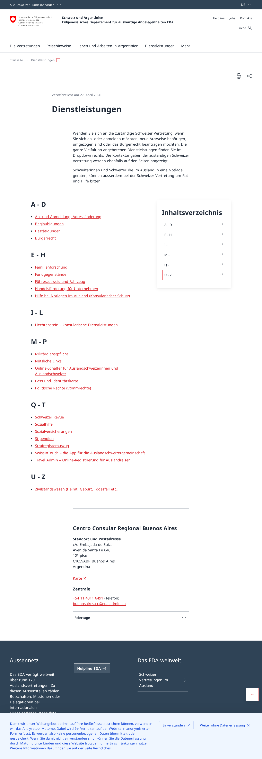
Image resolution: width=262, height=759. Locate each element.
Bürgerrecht (45, 238)
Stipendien (44, 438)
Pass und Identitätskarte (56, 380)
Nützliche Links (48, 361)
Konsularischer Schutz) (110, 295)
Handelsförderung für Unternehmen (66, 288)
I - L (167, 245)
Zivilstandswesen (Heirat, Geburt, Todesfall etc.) (76, 489)
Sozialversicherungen (53, 431)
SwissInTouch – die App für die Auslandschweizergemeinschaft (90, 452)
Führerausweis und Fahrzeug (60, 281)
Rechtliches (102, 748)
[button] (25, 45)
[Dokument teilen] (249, 76)
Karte (77, 578)
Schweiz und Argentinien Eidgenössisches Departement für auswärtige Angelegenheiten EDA (118, 19)
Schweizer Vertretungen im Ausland (153, 680)
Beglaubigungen (49, 223)
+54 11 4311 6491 (88, 598)
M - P (168, 255)
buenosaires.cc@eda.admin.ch (99, 603)
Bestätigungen (48, 230)
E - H (168, 235)
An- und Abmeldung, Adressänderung (68, 216)
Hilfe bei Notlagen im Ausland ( (62, 295)
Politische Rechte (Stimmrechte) (63, 388)
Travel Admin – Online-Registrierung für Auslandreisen (83, 460)
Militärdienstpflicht (51, 353)
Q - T (168, 265)
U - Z (168, 275)
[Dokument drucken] (238, 76)
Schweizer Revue (49, 417)
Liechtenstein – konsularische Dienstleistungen (76, 324)
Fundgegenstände (50, 274)
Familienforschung (51, 267)
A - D (168, 225)
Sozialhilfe (44, 424)
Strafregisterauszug (52, 445)
